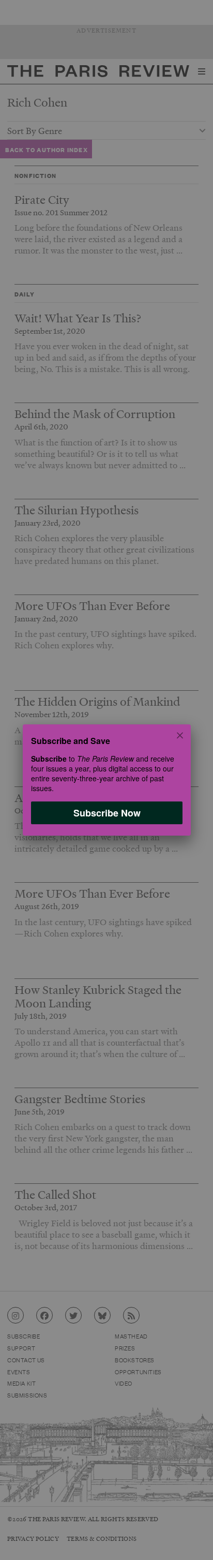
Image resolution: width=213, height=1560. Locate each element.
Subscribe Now (106, 813)
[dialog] (106, 780)
